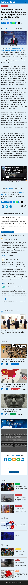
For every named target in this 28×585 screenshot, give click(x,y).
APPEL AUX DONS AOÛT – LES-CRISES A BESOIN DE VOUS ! (21, 574)
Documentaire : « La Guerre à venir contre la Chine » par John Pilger (13, 385)
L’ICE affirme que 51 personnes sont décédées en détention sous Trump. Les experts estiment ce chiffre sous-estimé (21, 564)
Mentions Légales (11, 582)
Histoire (13, 414)
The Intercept (10, 29)
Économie (17, 548)
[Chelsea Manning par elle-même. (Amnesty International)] (14, 401)
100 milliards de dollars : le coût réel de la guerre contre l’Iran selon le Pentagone (20, 499)
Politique (17, 559)
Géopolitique (4, 5)
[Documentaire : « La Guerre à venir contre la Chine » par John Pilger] (14, 376)
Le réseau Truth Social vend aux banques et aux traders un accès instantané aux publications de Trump (21, 488)
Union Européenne (20, 536)
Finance (17, 484)
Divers (17, 570)
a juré (19, 96)
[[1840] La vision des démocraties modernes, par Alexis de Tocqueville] (14, 351)
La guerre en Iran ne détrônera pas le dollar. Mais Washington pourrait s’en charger (20, 553)
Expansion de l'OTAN (20, 525)
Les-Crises (5, 19)
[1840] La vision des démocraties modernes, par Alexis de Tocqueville (13, 360)
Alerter (11, 255)
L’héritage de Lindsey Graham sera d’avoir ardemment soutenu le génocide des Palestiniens (20, 510)
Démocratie (15, 364)
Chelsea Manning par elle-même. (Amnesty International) (12, 410)
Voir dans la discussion (7, 231)
